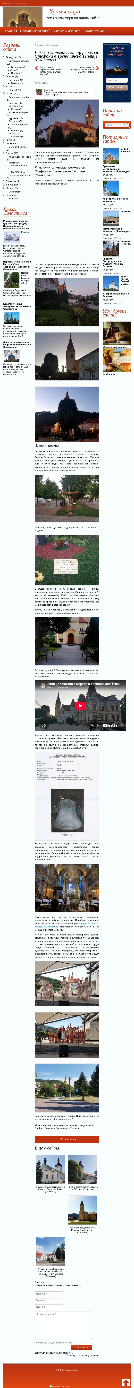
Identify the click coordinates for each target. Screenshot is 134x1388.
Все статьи (20, 3)
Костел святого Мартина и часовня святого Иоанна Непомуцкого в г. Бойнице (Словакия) (50, 1273)
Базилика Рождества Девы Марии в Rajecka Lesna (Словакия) (82, 1230)
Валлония (14, 80)
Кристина (48, 90)
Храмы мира (64, 11)
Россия (9, 153)
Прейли (15, 130)
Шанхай (13, 90)
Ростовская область (19, 175)
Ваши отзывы (94, 31)
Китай (9, 86)
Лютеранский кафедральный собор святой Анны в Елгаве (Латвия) (51, 70)
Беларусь (11, 57)
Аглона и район (19, 124)
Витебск (15, 73)
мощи (82, 1125)
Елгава (15, 109)
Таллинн (13, 198)
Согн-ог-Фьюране (18, 147)
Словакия (49, 1128)
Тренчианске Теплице (68, 1128)
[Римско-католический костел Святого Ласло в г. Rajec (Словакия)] (50, 1184)
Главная (7, 3)
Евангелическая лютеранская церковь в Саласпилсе (17, 306)
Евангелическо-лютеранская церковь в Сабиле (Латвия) (82, 69)
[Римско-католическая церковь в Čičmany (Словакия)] (82, 1184)
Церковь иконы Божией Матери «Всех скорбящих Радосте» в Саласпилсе (17, 265)
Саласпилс (15, 136)
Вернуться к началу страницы (84, 1355)
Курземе (13, 118)
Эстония (10, 195)
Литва (9, 140)
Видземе (13, 103)
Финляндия (12, 184)
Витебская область (19, 61)
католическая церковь (65, 1125)
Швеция (10, 188)
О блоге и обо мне (66, 31)
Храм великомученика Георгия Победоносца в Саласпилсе (17, 344)
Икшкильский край (18, 112)
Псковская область (19, 165)
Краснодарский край (20, 156)
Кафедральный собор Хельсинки (115, 199)
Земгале (13, 106)
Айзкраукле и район (19, 97)
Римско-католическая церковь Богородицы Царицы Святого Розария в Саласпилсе (16, 225)
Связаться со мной (35, 31)
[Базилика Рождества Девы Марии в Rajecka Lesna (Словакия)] (82, 1225)
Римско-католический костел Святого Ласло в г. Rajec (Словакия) (50, 1189)
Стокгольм (14, 191)
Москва (13, 162)
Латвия (9, 93)
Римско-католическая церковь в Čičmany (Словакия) (83, 1188)
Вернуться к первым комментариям (52, 1353)
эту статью (93, 941)
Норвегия (11, 143)
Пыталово (16, 171)
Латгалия (14, 121)
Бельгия (10, 76)
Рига (11, 133)
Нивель (15, 83)
